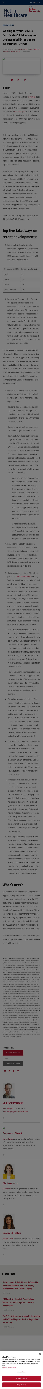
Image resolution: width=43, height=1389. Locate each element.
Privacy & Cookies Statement (9, 1368)
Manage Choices (22, 1372)
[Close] (40, 1354)
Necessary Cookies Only (21, 1378)
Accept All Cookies (21, 1385)
